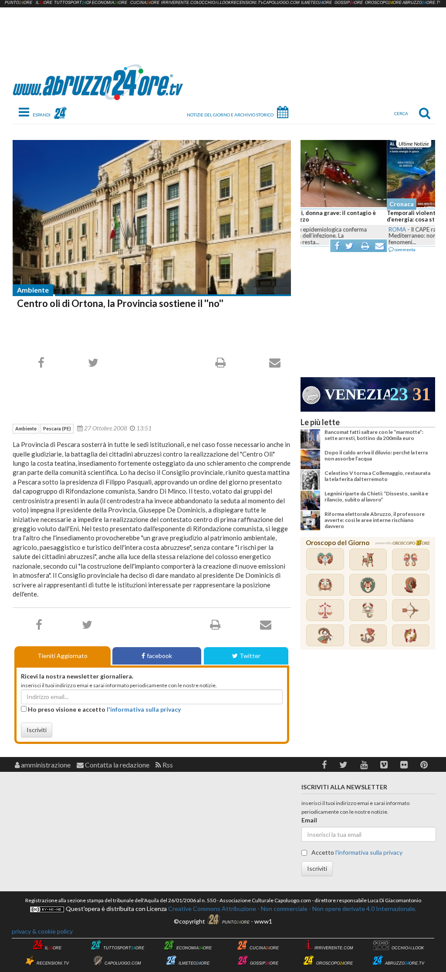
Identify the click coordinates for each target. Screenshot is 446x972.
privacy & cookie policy (42, 931)
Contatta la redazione (116, 765)
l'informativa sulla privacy (144, 709)
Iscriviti (37, 729)
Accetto (356, 852)
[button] (324, 764)
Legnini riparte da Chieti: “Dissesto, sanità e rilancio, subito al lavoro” (376, 496)
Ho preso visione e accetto (104, 709)
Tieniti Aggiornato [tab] (62, 655)
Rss (167, 765)
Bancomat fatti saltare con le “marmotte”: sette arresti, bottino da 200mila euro (373, 435)
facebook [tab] (159, 655)
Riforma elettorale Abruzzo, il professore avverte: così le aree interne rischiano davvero (374, 520)
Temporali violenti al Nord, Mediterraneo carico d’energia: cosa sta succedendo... (366, 216)
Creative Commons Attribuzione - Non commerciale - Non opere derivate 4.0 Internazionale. (291, 908)
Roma (311, 229)
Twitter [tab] (250, 655)
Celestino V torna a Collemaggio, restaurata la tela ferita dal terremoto (377, 476)
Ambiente (33, 290)
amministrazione (45, 765)
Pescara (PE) (57, 428)
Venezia (357, 394)
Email (309, 820)
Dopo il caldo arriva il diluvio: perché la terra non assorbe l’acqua (376, 455)
